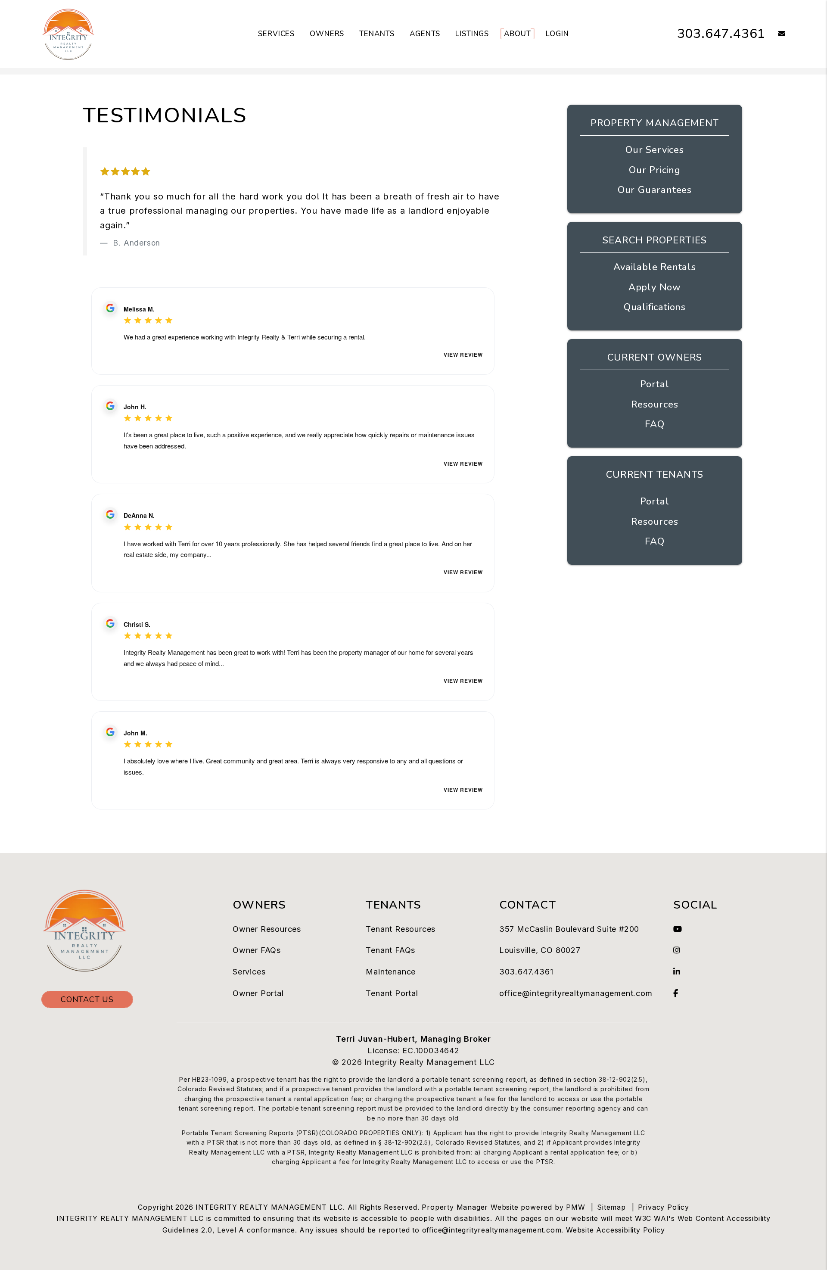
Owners (327, 34)
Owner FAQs (257, 950)
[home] (68, 33)
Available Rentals (654, 267)
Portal (654, 384)
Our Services (654, 149)
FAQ (654, 424)
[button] (775, 34)
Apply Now (654, 287)
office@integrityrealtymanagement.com (576, 993)
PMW (575, 1207)
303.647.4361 (721, 34)
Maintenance (391, 971)
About (517, 34)
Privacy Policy (663, 1207)
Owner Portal (258, 993)
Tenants (377, 34)
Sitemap (611, 1207)
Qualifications (655, 307)
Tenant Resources (400, 929)
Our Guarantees (655, 190)
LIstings (472, 34)
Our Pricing (655, 170)
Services (276, 34)
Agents (425, 34)
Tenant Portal (392, 993)
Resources (654, 404)
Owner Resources (267, 929)
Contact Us (87, 999)
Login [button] (557, 34)
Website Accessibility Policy (615, 1230)
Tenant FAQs (390, 950)
